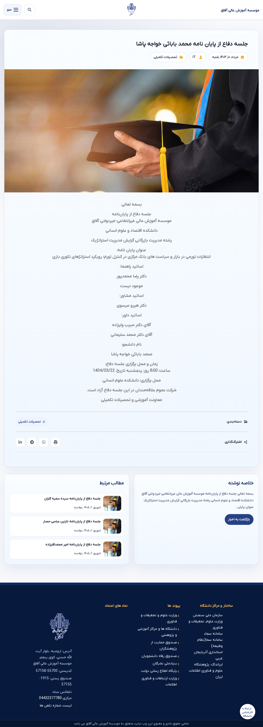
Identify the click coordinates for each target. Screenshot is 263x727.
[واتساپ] (44, 442)
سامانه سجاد (213, 633)
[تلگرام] (32, 442)
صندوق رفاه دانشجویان (159, 656)
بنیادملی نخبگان (165, 663)
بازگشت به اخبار (239, 519)
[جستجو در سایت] (29, 9)
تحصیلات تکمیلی (213, 33)
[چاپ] (55, 442)
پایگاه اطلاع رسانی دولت (159, 671)
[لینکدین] (20, 442)
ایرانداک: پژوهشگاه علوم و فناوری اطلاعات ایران (206, 670)
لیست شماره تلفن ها (56, 705)
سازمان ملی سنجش (208, 615)
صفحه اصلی (239, 33)
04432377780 (50, 698)
